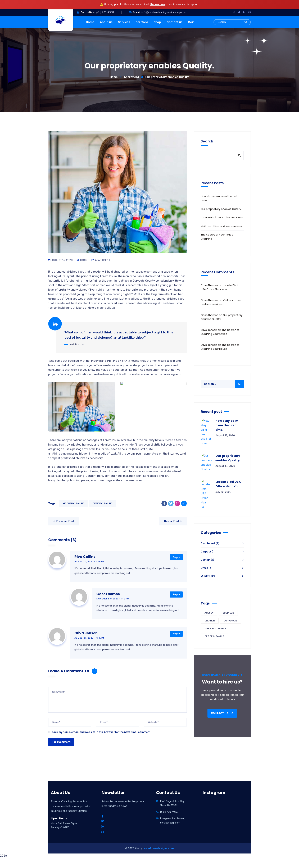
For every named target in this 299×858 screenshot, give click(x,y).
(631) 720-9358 (105, 12)
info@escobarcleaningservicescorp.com (164, 12)
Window (208, 576)
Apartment (131, 77)
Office (206, 567)
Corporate (230, 620)
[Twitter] (171, 503)
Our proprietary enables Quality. (221, 209)
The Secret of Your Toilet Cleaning (217, 237)
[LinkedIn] (184, 503)
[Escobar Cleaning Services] (59, 20)
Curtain (207, 559)
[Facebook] (164, 503)
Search (207, 141)
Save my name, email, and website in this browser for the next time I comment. (101, 732)
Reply (176, 557)
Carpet (207, 551)
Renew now (157, 4)
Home (114, 77)
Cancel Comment (94, 671)
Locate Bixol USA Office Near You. (222, 217)
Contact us (220, 713)
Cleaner (210, 620)
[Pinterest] (177, 503)
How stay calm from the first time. (219, 198)
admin (83, 260)
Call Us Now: (87, 12)
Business (228, 613)
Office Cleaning (102, 503)
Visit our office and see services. (221, 226)
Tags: (52, 503)
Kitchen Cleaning (73, 503)
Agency (209, 613)
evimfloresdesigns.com (158, 848)
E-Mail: (137, 12)
